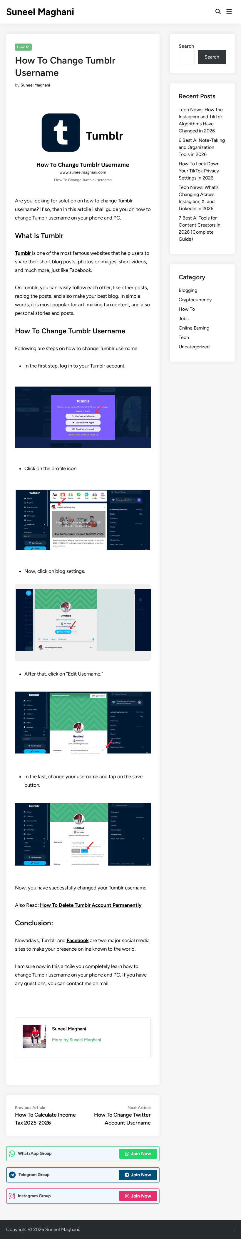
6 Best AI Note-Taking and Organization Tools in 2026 (202, 147)
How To (23, 47)
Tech (184, 337)
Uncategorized (194, 347)
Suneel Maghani (40, 11)
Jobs (183, 318)
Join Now (141, 1153)
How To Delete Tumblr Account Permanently (91, 905)
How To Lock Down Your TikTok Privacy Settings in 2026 (199, 171)
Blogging (188, 290)
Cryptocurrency (195, 299)
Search (186, 46)
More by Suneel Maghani (76, 1039)
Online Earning (194, 328)
